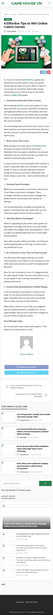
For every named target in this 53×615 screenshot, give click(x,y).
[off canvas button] (2, 3)
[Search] (49, 3)
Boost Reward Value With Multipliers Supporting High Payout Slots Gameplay (32, 448)
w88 (3, 584)
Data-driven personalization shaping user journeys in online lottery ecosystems (32, 465)
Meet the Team (31, 602)
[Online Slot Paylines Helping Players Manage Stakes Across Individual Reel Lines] (26, 517)
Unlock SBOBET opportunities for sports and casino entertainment (32, 571)
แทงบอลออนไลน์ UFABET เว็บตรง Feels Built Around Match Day (32, 535)
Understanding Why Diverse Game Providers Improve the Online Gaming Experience (31, 547)
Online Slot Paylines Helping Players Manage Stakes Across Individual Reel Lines (25, 525)
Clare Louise (24, 472)
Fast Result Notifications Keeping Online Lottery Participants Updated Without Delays (32, 431)
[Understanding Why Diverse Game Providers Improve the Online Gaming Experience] (8, 548)
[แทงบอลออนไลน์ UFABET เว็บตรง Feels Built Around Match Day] (8, 537)
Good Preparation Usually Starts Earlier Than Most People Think (33, 415)
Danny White (11, 31)
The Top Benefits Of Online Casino (16, 490)
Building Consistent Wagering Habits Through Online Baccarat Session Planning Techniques (33, 560)
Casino (8, 19)
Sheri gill (23, 437)
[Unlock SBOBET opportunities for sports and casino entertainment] (8, 573)
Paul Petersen (25, 420)
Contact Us (20, 602)
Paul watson (24, 455)
